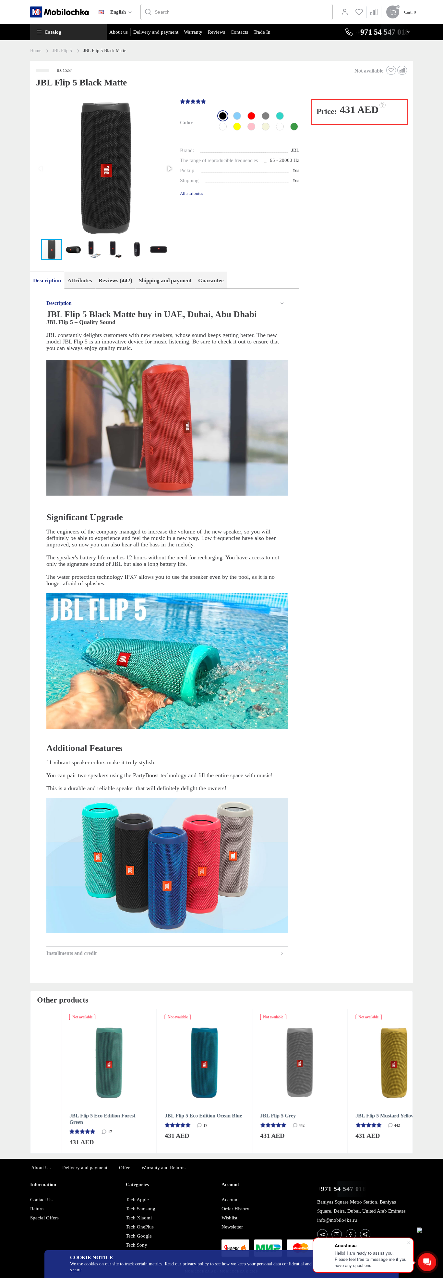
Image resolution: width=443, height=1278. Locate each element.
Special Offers (44, 1217)
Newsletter (232, 1226)
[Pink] (251, 126)
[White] (223, 126)
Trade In (262, 32)
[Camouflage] (280, 126)
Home (35, 51)
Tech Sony (136, 1245)
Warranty (193, 32)
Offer (124, 1167)
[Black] (223, 116)
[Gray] (265, 116)
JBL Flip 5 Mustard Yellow (355, 1115)
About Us (41, 1167)
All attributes (191, 193)
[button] (104, 169)
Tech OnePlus (140, 1226)
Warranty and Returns (163, 1167)
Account (230, 1199)
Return (37, 1208)
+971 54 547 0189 (343, 1188)
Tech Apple (137, 1199)
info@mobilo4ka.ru (337, 1220)
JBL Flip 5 (62, 51)
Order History (235, 1208)
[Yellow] (237, 126)
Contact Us (41, 1199)
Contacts (239, 32)
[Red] (251, 116)
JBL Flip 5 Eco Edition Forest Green (72, 1119)
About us (118, 32)
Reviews (216, 32)
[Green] (294, 126)
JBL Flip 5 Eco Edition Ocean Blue (173, 1115)
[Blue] (237, 116)
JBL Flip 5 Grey (248, 1115)
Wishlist (229, 1217)
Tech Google (139, 1236)
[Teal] (280, 116)
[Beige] (265, 126)
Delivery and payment (155, 32)
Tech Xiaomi (139, 1217)
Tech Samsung (140, 1208)
